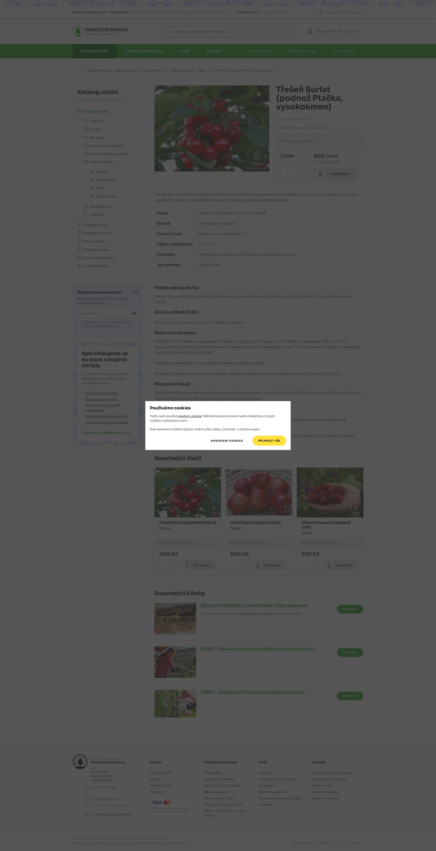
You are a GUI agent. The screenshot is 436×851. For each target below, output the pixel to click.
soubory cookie (189, 416)
